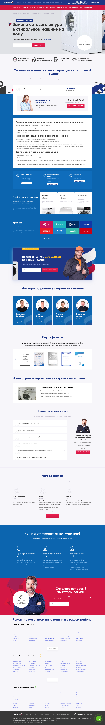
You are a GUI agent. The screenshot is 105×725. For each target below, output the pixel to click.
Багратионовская (17, 634)
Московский (79, 701)
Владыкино (32, 640)
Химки (62, 707)
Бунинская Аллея (65, 638)
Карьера (24, 2)
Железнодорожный (81, 695)
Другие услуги (88, 7)
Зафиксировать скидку (49, 269)
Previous (15, 359)
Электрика (25, 7)
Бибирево (47, 636)
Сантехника (33, 7)
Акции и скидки (46, 2)
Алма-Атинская (80, 630)
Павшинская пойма (65, 703)
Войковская (63, 640)
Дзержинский (32, 695)
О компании (18, 2)
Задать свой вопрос (83, 451)
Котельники (48, 699)
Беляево (31, 636)
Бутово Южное (17, 667)
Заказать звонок (38, 45)
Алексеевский (32, 661)
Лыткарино (32, 701)
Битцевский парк (65, 636)
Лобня (14, 701)
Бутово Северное (81, 665)
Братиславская (33, 638)
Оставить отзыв (52, 515)
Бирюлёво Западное (34, 665)
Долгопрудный (49, 695)
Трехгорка (15, 707)
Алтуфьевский (48, 661)
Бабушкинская (80, 632)
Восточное (32, 669)
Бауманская (48, 634)
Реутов (46, 705)
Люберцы (47, 701)
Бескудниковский (65, 663)
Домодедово (64, 695)
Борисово (79, 636)
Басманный (32, 663)
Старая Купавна (64, 705)
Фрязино (47, 707)
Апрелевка (16, 692)
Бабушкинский (17, 663)
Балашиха (31, 692)
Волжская (79, 640)
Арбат (62, 661)
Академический (17, 661)
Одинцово (47, 703)
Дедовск (15, 695)
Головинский (32, 671)
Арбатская (47, 632)
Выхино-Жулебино (81, 669)
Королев (31, 699)
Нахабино (31, 703)
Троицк (31, 707)
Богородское (48, 665)
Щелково (78, 707)
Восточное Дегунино (50, 669)
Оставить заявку (95, 2)
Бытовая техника (17, 7)
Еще (62, 2)
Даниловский (64, 671)
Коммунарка (16, 699)
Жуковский (15, 697)
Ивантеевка (48, 697)
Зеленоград (32, 697)
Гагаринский (16, 671)
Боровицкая (16, 638)
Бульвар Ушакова (49, 638)
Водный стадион (49, 640)
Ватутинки (47, 692)
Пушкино (15, 705)
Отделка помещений (62, 7)
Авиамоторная (17, 630)
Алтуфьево (15, 632)
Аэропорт (63, 632)
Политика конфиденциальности (61, 714)
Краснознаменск (81, 699)
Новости (29, 2)
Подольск (79, 703)
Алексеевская (64, 630)
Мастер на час (40, 7)
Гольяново (47, 671)
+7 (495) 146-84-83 (81, 2)
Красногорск (64, 699)
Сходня (78, 705)
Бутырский (31, 667)
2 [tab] (52, 511)
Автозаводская (33, 630)
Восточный (63, 669)
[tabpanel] (26, 497)
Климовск (63, 697)
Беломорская (80, 634)
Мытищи (15, 703)
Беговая (62, 634)
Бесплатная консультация (75, 105)
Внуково (78, 667)
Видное (62, 692)
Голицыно (79, 692)
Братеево (63, 665)
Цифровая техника (73, 7)
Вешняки (62, 667)
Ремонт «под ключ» (50, 7)
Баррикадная (32, 634)
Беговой (47, 663)
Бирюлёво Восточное (19, 665)
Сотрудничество (39, 714)
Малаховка (63, 701)
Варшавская (79, 638)
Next (90, 359)
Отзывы (52, 2)
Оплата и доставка (37, 2)
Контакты (57, 2)
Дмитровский (80, 671)
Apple (81, 7)
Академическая (49, 630)
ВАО (46, 667)
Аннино (31, 632)
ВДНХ (14, 640)
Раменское (32, 705)
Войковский (16, 669)
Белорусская (16, 636)
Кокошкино (79, 697)
